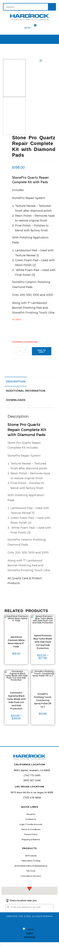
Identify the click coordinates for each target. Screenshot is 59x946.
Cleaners (40, 680)
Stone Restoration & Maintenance (44, 688)
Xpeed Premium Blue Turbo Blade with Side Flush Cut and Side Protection (42, 642)
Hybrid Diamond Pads (16, 630)
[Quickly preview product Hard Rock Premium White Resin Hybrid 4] (26, 620)
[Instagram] (21, 922)
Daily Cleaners (42, 681)
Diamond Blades (42, 627)
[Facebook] (15, 922)
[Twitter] (38, 922)
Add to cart (41, 351)
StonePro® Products (42, 691)
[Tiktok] (32, 922)
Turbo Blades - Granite (42, 632)
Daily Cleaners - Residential (42, 684)
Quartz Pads (16, 634)
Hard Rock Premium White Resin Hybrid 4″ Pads (16, 642)
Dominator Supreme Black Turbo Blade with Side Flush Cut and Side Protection (16, 700)
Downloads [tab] (15, 399)
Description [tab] (15, 381)
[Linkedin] (43, 922)
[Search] (52, 6)
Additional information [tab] (25, 390)
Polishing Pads (16, 632)
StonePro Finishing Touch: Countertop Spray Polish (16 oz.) (43, 700)
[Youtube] (27, 922)
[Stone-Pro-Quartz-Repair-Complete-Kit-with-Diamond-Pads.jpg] (41, 60)
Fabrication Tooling (42, 629)
